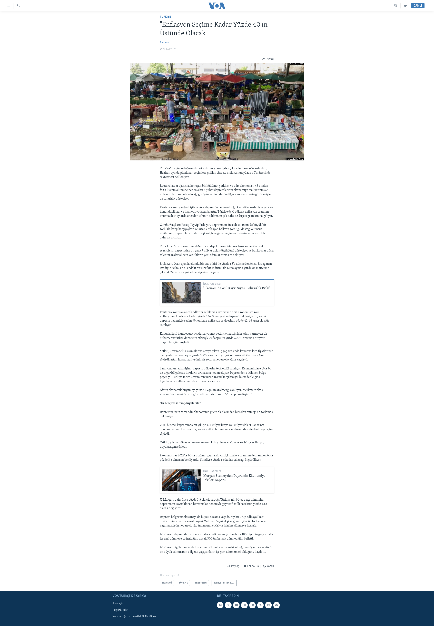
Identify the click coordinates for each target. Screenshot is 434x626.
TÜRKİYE (165, 16)
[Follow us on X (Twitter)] (228, 605)
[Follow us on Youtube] (236, 605)
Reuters (164, 42)
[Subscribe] (276, 605)
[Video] (406, 5)
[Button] (268, 59)
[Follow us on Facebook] (220, 605)
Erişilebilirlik (120, 610)
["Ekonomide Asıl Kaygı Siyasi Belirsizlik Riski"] (181, 292)
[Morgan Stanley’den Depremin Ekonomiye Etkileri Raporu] (181, 480)
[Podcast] (268, 605)
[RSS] (260, 605)
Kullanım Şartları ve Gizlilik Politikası (134, 616)
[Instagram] (395, 5)
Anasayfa (118, 603)
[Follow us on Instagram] (244, 605)
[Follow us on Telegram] (252, 605)
